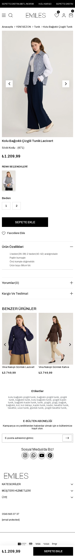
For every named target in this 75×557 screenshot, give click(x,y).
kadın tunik (39, 405)
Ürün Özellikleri (12, 246)
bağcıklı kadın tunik (25, 402)
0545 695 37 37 (10, 514)
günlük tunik (37, 408)
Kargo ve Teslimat (15, 293)
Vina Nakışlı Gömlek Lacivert (18, 367)
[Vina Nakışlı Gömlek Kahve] (56, 338)
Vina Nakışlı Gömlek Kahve (54, 367)
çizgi (55, 402)
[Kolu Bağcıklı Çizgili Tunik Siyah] (8, 181)
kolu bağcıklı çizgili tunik (22, 397)
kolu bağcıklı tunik (41, 400)
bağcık (62, 402)
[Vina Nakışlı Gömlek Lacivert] (19, 339)
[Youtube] (41, 455)
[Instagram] (25, 455)
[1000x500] (37, 476)
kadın (50, 405)
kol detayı (26, 405)
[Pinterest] (50, 455)
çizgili (47, 402)
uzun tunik (23, 408)
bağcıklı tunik (22, 400)
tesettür (12, 408)
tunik (40, 402)
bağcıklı (10, 405)
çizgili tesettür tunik (56, 408)
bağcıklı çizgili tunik (48, 397)
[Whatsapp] (33, 455)
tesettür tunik (61, 405)
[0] (57, 15)
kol (18, 405)
